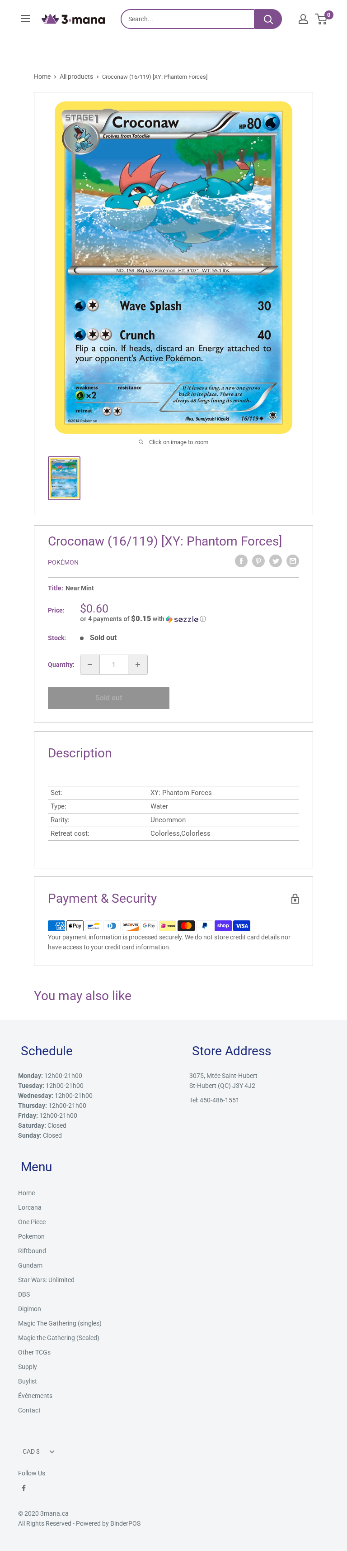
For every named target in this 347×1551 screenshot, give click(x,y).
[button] (189, 618)
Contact (29, 1410)
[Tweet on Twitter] (275, 561)
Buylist (27, 1381)
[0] (321, 19)
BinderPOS (125, 1523)
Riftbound (32, 1250)
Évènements (35, 1395)
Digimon (29, 1308)
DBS (24, 1294)
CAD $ (31, 1451)
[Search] (268, 19)
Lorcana (30, 1207)
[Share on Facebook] (241, 561)
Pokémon (63, 562)
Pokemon (31, 1236)
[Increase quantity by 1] (137, 664)
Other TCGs (34, 1352)
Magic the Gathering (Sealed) (58, 1337)
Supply (27, 1366)
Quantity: (61, 664)
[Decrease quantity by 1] (89, 664)
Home (42, 76)
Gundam (30, 1265)
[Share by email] (292, 561)
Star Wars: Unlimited (46, 1279)
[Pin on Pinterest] (258, 561)
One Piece (32, 1221)
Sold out (108, 698)
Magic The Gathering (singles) (60, 1323)
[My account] (303, 19)
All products (76, 76)
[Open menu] (25, 18)
